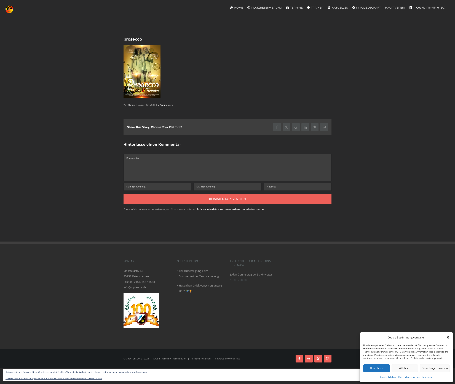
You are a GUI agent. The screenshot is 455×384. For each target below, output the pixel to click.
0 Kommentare (165, 104)
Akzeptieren (376, 368)
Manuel (131, 104)
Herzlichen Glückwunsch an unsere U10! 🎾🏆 (200, 288)
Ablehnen (404, 368)
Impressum (427, 376)
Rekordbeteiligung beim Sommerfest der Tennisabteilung (199, 273)
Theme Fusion (178, 358)
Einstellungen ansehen (435, 368)
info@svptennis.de (135, 287)
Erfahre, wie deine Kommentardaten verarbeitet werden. (231, 209)
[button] (448, 337)
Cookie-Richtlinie (388, 376)
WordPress (234, 358)
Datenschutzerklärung (409, 376)
